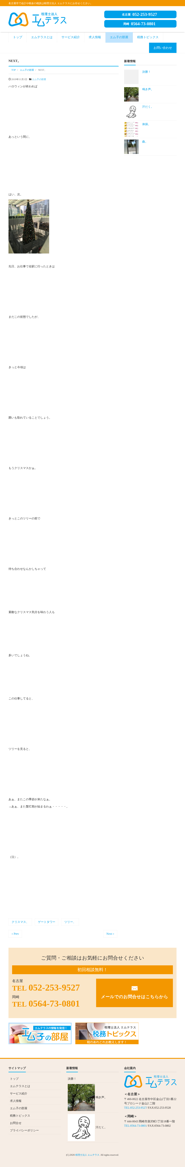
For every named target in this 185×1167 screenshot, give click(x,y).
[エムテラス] (37, 19)
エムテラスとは (42, 37)
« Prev (15, 933)
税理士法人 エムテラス (87, 1154)
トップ (17, 37)
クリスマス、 (20, 921)
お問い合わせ (163, 48)
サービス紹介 (70, 37)
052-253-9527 (139, 14)
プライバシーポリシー (24, 1130)
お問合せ (15, 1123)
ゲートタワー (46, 921)
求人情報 (95, 37)
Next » (110, 933)
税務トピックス (148, 37)
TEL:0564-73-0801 (135, 1125)
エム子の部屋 (119, 37)
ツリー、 (70, 921)
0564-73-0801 (139, 23)
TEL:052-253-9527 (135, 1107)
